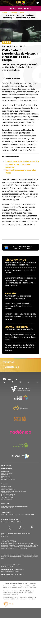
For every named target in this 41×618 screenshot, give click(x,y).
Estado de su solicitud (7, 496)
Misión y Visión (5, 471)
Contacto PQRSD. (23, 548)
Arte (22, 13)
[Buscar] (37, 3)
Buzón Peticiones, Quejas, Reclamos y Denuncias (13, 491)
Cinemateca (11, 367)
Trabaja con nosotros (6, 488)
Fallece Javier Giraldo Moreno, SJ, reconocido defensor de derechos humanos (18, 306)
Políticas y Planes (5, 476)
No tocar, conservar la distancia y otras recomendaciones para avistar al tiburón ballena (20, 337)
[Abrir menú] (3, 3)
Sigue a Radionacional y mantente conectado (22, 247)
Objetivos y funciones (6, 473)
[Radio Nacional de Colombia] (20, 3)
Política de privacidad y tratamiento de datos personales (15, 533)
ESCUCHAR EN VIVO (22, 8)
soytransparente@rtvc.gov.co (8, 576)
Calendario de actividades (8, 489)
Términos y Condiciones (7, 497)
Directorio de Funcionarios (8, 494)
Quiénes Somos (6, 468)
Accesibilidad (4, 536)
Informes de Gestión (6, 477)
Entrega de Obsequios (6, 499)
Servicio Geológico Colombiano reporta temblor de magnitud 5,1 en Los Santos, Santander (20, 316)
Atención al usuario (6, 486)
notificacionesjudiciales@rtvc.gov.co (10, 571)
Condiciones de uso (6, 535)
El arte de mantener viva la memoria (19, 329)
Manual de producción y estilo (9, 479)
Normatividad (4, 474)
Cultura (13, 13)
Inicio (4, 13)
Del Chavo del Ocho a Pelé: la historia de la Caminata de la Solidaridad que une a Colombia (20, 347)
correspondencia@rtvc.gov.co (27, 546)
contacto (12, 380)
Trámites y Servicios (6, 492)
